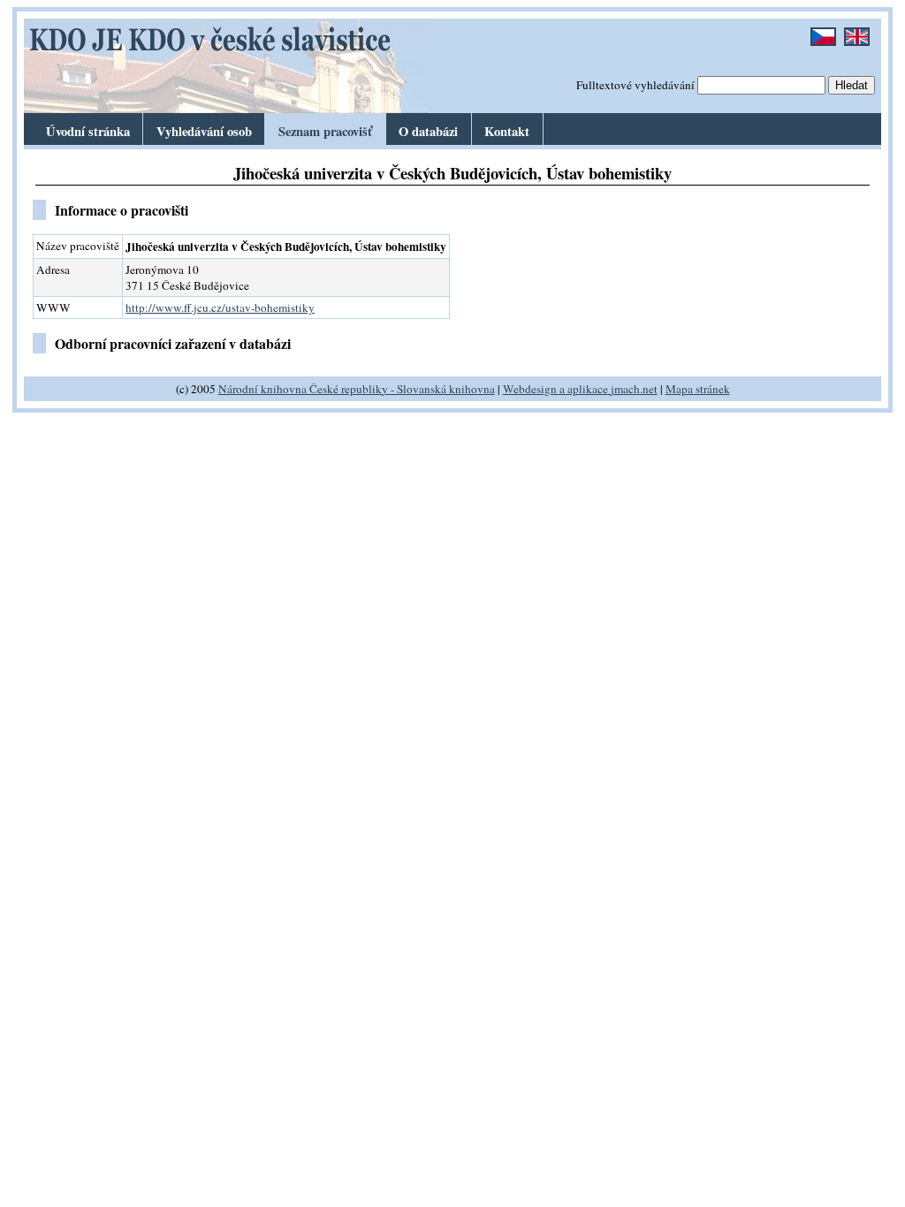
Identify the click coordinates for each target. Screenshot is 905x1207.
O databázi (428, 131)
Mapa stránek (697, 389)
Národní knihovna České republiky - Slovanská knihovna (356, 389)
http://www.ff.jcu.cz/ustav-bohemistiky (220, 307)
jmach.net (633, 389)
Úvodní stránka (88, 131)
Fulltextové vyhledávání (635, 85)
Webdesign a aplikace (555, 389)
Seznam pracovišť (325, 131)
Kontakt (506, 131)
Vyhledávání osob (204, 131)
